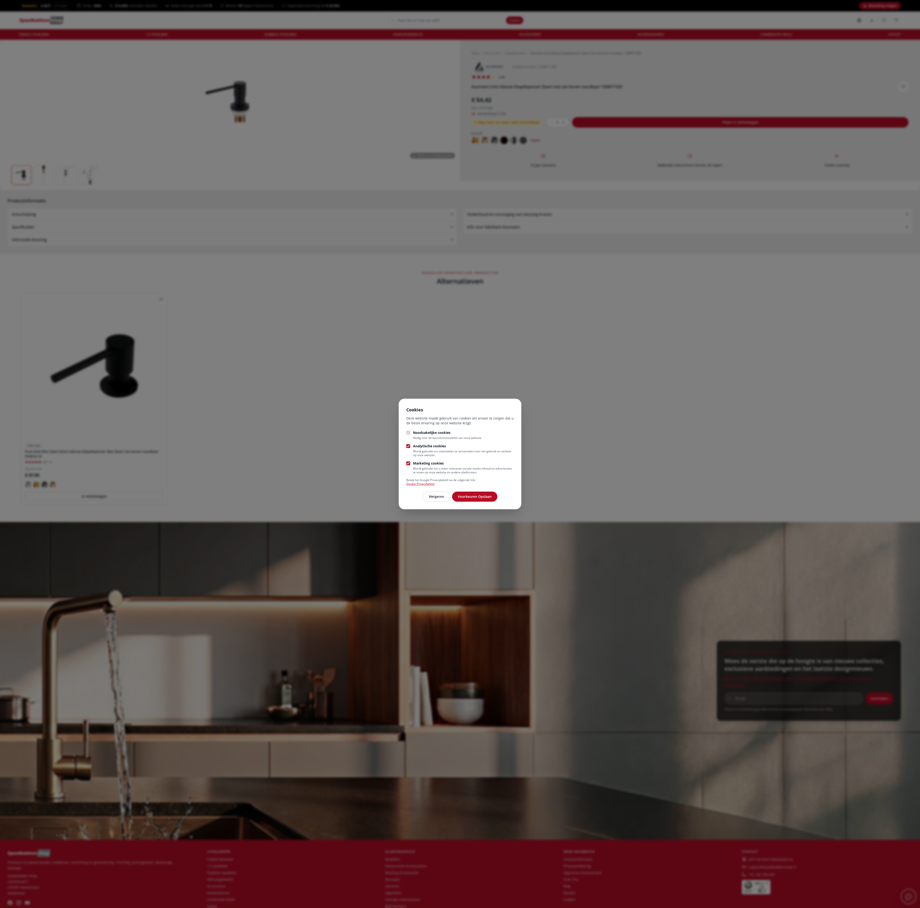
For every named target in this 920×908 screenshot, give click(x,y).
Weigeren (436, 496)
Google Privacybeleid (420, 484)
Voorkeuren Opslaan (475, 496)
